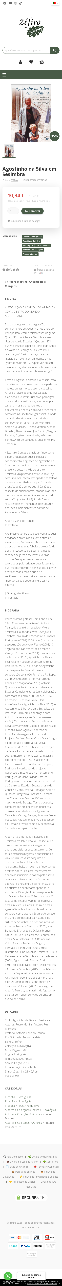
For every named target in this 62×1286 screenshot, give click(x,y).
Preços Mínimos (30, 254)
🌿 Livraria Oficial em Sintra (43, 1156)
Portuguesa (24, 1097)
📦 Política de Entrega (23, 1171)
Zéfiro (14, 180)
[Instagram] (15, 3)
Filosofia (10, 1097)
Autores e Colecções (17, 1110)
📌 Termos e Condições (47, 1166)
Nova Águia (28, 245)
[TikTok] (20, 3)
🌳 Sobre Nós (50, 1161)
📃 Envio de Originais (17, 1166)
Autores (37, 1114)
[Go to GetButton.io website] (8, 1282)
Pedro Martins (43, 245)
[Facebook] (4, 3)
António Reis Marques (33, 250)
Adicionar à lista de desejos (25, 221)
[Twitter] (10, 3)
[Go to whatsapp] (8, 1276)
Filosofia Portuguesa (32, 237)
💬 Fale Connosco (13, 1156)
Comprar (34, 211)
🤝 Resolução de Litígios (22, 1181)
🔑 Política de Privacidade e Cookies (39, 1176)
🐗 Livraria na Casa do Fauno (22, 1161)
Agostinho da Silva (31, 241)
